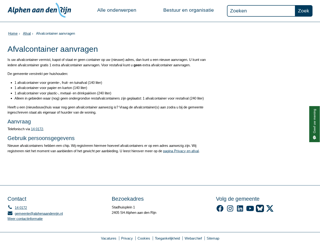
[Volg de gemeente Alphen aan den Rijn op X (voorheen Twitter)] (270, 211)
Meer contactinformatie (25, 219)
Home (13, 33)
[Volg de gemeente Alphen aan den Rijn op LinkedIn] (240, 211)
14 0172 (37, 129)
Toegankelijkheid (167, 238)
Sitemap (213, 238)
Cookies (144, 238)
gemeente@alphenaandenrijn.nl (35, 213)
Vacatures (108, 238)
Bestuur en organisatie (188, 10)
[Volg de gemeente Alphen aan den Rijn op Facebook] (220, 211)
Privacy (127, 238)
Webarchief (193, 238)
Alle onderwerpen (116, 10)
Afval (27, 33)
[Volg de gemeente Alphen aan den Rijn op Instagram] (230, 211)
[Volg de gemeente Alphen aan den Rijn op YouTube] (250, 211)
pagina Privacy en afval (181, 151)
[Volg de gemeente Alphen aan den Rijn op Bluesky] (260, 211)
